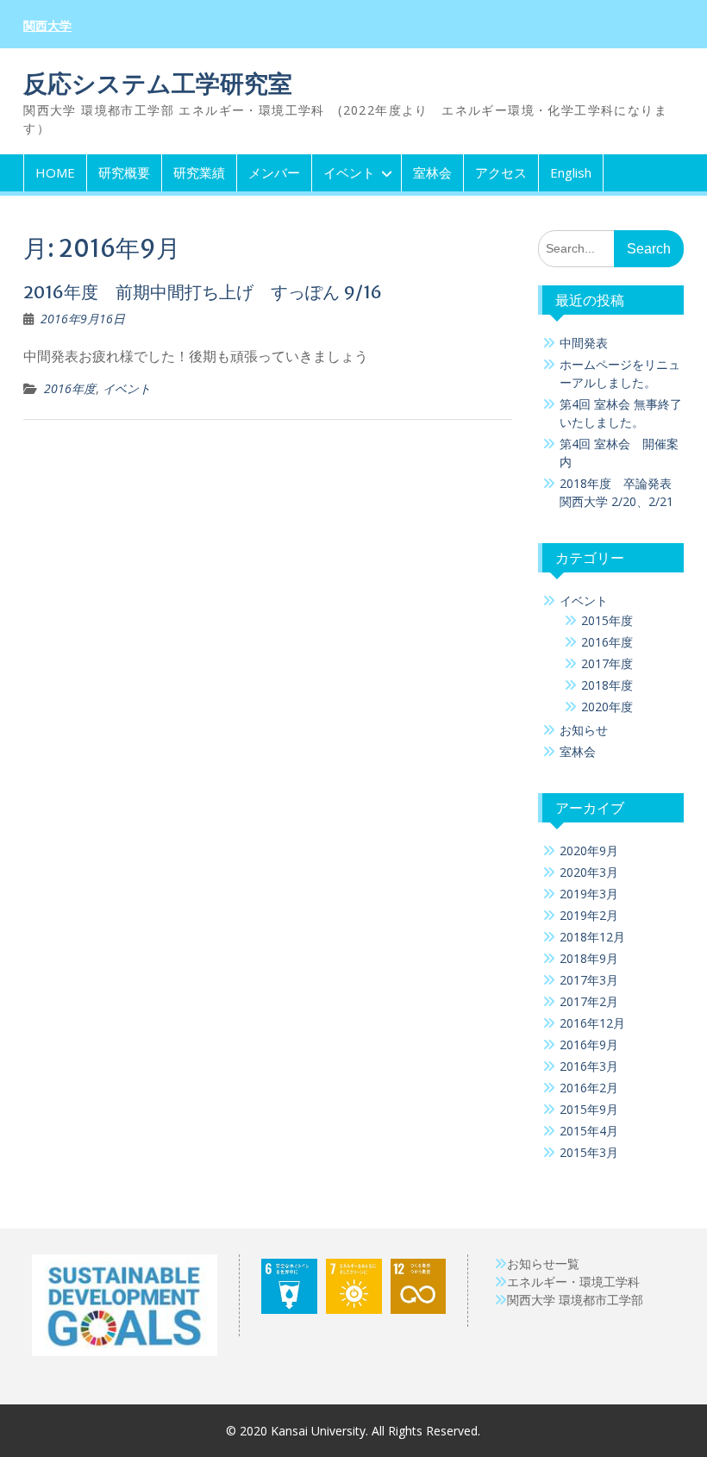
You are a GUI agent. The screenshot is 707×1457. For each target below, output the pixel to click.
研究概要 (124, 172)
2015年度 (607, 620)
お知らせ (584, 730)
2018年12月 (592, 937)
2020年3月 (589, 872)
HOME (55, 172)
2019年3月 (589, 893)
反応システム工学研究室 (157, 83)
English (570, 172)
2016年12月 (592, 1023)
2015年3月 (589, 1152)
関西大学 (47, 26)
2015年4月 (589, 1130)
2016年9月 (589, 1044)
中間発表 (584, 343)
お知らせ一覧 (543, 1263)
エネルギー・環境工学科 (573, 1281)
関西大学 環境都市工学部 (575, 1299)
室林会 (432, 172)
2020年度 (607, 706)
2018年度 (607, 685)
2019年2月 (589, 915)
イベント (349, 172)
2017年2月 (589, 1001)
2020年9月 (589, 850)
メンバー (274, 172)
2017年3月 (589, 980)
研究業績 (199, 172)
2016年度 (70, 388)
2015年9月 (589, 1109)
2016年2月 (589, 1087)
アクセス (501, 172)
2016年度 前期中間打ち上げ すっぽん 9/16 (202, 292)
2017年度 (607, 663)
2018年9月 (589, 958)
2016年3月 (589, 1066)
